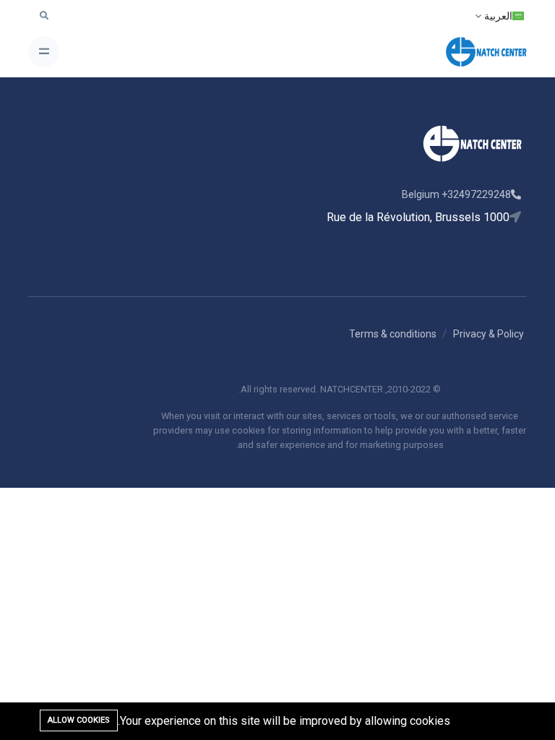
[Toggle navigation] (43, 51)
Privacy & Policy (488, 334)
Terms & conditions (392, 334)
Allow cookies (79, 720)
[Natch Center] (486, 52)
